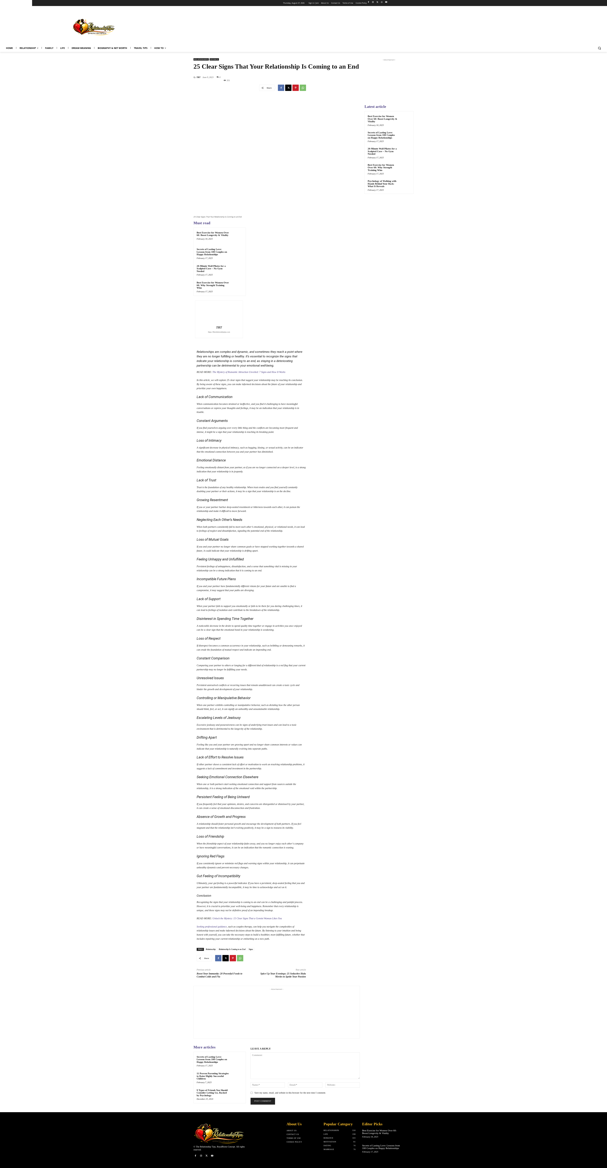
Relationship (211, 949)
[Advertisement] (546, 26)
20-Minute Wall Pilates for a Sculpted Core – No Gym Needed (211, 268)
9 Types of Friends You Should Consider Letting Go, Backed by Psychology (212, 1093)
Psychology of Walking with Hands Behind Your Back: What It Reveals (382, 184)
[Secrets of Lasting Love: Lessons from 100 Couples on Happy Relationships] (237, 253)
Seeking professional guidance (212, 926)
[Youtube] (386, 2)
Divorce (214, 59)
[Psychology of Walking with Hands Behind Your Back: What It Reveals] (404, 184)
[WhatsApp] (381, 2)
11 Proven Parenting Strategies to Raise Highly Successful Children (213, 1076)
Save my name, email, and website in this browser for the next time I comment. (290, 1093)
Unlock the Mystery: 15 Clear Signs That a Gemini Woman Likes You (247, 918)
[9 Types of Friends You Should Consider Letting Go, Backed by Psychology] (237, 1094)
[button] (599, 48)
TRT (198, 77)
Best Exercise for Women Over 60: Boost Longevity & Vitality (213, 234)
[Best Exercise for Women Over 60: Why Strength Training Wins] (237, 287)
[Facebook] (368, 2)
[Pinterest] (295, 88)
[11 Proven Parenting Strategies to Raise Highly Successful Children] (237, 1078)
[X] (377, 2)
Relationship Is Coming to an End (232, 949)
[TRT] (219, 313)
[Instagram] (373, 2)
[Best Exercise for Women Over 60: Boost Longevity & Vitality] (237, 237)
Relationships (201, 59)
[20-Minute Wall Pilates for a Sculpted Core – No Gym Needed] (237, 270)
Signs (251, 949)
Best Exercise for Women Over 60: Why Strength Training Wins (213, 285)
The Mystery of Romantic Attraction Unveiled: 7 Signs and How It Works (248, 372)
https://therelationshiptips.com (219, 332)
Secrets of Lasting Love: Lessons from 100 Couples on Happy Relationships (212, 252)
